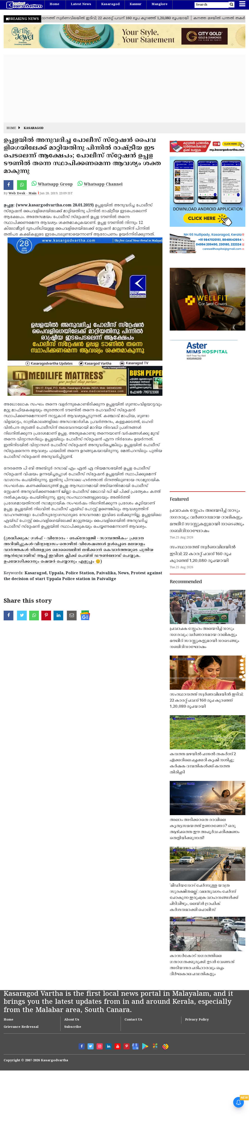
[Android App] (144, 1045)
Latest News (81, 4)
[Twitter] (91, 1046)
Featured (179, 499)
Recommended (186, 582)
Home (54, 4)
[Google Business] (134, 1045)
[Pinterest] (127, 1046)
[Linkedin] (109, 1046)
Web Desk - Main (22, 193)
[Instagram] (100, 1046)
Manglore (159, 4)
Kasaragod (110, 4)
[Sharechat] (164, 1046)
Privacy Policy (197, 1020)
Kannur (136, 4)
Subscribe (72, 1027)
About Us (71, 1020)
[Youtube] (118, 1046)
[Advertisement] (124, 88)
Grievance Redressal (21, 1027)
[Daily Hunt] (154, 1046)
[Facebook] (82, 1046)
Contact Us (133, 1020)
